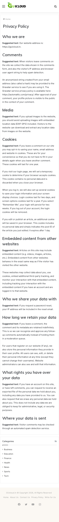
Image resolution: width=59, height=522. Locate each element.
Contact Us (25, 497)
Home (8, 19)
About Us (14, 497)
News (6, 467)
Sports (7, 471)
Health (7, 463)
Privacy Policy (37, 497)
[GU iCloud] (16, 6)
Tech (6, 476)
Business (8, 449)
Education (8, 454)
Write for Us (50, 497)
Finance (7, 458)
